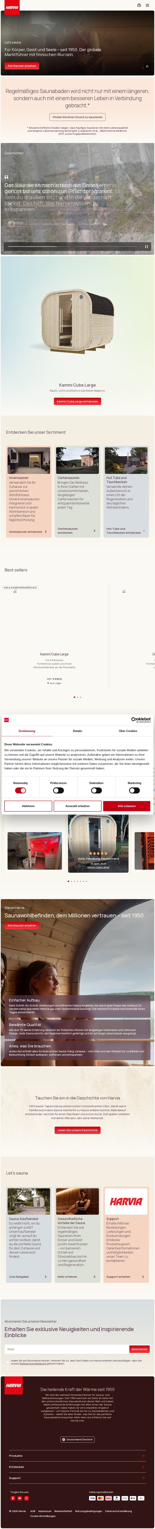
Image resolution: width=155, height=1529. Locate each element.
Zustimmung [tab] (27, 731)
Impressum (44, 1511)
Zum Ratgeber (19, 1277)
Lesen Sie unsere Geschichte (78, 1130)
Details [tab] (77, 731)
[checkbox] (7, 1362)
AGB (32, 1511)
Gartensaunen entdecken (68, 531)
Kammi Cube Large (98, 867)
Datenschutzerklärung (33, 1363)
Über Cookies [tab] (128, 731)
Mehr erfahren (67, 1277)
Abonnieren (139, 1349)
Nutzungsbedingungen (88, 1511)
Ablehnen (28, 806)
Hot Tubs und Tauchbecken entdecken (123, 531)
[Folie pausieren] (146, 246)
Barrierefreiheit (63, 1511)
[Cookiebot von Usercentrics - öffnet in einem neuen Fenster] (134, 720)
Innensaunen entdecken (25, 532)
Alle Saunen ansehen (22, 66)
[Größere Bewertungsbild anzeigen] (35, 851)
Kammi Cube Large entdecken (77, 401)
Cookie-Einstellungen (42, 1516)
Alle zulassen (127, 806)
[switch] (58, 790)
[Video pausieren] (147, 66)
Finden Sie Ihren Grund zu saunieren (77, 117)
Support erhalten (118, 1277)
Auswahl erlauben (77, 806)
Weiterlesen (15, 241)
